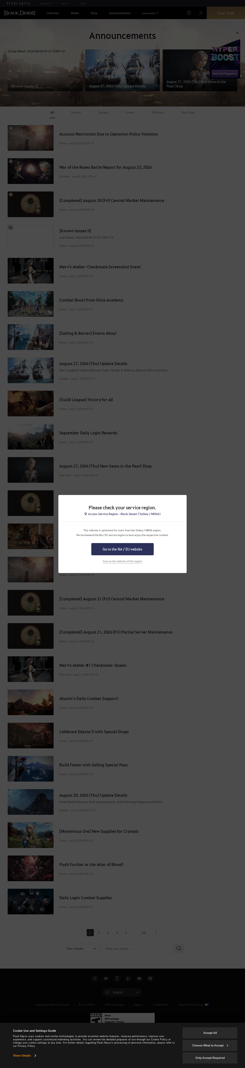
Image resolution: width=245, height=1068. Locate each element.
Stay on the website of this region (122, 561)
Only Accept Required (210, 1057)
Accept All (210, 1032)
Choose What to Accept (208, 1045)
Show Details (22, 1055)
